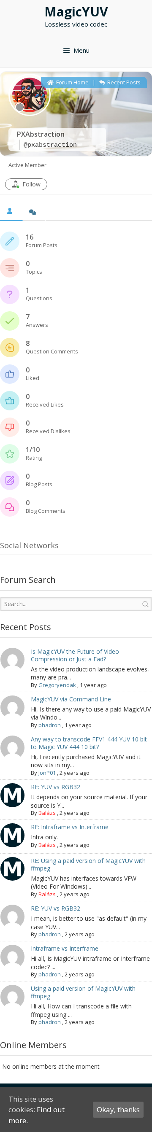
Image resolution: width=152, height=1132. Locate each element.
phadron (49, 725)
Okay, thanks (118, 1109)
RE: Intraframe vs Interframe (70, 827)
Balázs (47, 813)
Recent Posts (123, 82)
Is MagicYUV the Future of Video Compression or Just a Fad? (75, 655)
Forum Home (72, 82)
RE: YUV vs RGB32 (55, 787)
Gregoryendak (57, 685)
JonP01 (47, 772)
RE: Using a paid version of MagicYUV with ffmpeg (88, 864)
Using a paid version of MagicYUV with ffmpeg (83, 992)
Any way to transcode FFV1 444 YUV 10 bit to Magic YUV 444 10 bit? (89, 743)
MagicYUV (76, 11)
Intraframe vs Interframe (64, 948)
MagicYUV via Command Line (71, 699)
